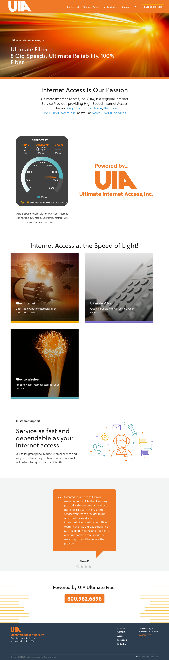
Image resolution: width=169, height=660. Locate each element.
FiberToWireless (63, 113)
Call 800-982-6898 (153, 6)
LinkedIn (121, 643)
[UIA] (50, 6)
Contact (121, 631)
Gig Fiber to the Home (84, 108)
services (120, 113)
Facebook (122, 639)
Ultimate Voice (90, 6)
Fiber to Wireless (110, 6)
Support (126, 6)
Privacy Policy (154, 657)
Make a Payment (142, 657)
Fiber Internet (72, 6)
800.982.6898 (84, 598)
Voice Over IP (102, 113)
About (120, 635)
